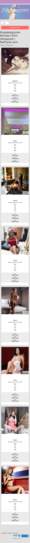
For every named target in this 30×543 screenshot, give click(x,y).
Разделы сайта (15, 27)
